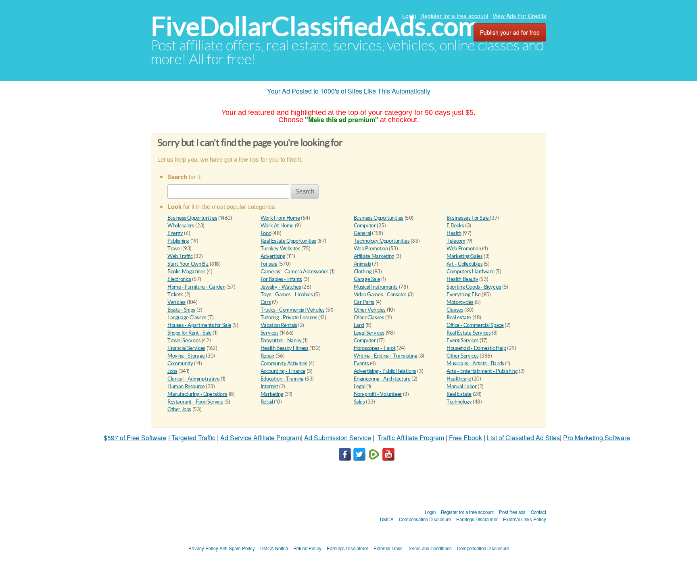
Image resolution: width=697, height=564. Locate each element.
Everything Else (463, 294)
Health (454, 233)
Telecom (456, 241)
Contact (538, 512)
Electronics (179, 279)
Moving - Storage (186, 356)
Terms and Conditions (430, 548)
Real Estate (459, 394)
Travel (174, 249)
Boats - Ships (181, 310)
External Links (388, 548)
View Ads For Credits (519, 16)
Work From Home (280, 218)
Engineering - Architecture (382, 379)
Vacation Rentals (279, 325)
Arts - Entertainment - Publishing (482, 371)
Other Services (463, 356)
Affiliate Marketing (374, 256)
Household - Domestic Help (476, 348)
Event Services (463, 340)
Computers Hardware (470, 271)
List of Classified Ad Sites (523, 437)
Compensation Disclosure (425, 519)
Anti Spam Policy (237, 548)
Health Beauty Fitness (285, 348)
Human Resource (186, 386)
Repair (268, 356)
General (362, 233)
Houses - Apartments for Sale (199, 325)
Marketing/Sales (464, 256)
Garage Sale (367, 279)
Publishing (178, 241)
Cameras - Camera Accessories (295, 271)
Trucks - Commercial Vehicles (293, 310)
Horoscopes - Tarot (375, 348)
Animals (362, 264)
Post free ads (512, 512)
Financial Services (186, 348)
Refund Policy (307, 548)
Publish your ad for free (510, 32)
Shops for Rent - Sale (189, 333)
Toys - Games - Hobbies (287, 294)
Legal (359, 386)
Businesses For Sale (468, 218)
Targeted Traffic (193, 437)
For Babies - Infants (281, 279)
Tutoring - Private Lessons (289, 317)
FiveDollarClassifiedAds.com (315, 26)
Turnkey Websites (281, 249)
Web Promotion (371, 249)
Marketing (272, 394)
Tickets (175, 294)
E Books (455, 226)
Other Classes (369, 317)
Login (409, 16)
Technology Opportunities (382, 241)
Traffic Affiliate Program (411, 437)
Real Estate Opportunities (288, 241)
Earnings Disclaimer (477, 519)
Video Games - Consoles (380, 294)
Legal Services (369, 333)
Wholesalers (180, 226)
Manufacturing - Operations (197, 394)
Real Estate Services (468, 333)
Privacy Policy (203, 548)
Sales (359, 402)
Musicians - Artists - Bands (475, 363)
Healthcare (459, 379)
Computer (365, 226)
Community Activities (284, 363)
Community (180, 363)
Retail (267, 402)
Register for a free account (454, 16)
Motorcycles (460, 302)
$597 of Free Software (135, 437)
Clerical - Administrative (193, 379)
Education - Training (282, 379)
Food (266, 233)
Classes (455, 310)
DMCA (387, 519)
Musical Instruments (376, 287)
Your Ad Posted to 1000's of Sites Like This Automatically (348, 91)
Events (361, 363)
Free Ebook (465, 437)
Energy (175, 233)
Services (270, 333)
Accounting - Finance (283, 371)
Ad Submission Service (337, 437)
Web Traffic (180, 256)
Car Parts (364, 302)
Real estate (459, 317)
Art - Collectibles (464, 264)
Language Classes (187, 317)
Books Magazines (186, 271)
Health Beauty (462, 279)
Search (304, 191)
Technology (459, 402)
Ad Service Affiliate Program (260, 437)
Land (359, 325)
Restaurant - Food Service (195, 402)
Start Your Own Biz (188, 264)
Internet (269, 386)
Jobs (172, 371)
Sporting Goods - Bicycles (474, 287)
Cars (266, 302)
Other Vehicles (370, 310)
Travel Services (183, 340)
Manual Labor (461, 386)
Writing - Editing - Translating (385, 356)
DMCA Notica (274, 548)
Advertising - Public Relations (385, 371)
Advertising (273, 256)
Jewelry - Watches (281, 287)
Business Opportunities (192, 218)
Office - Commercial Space (475, 325)
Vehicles (176, 302)
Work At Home (277, 226)
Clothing (363, 271)
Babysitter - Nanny (281, 340)
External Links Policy (524, 519)
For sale (269, 264)
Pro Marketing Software (596, 437)
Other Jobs (179, 409)
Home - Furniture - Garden (196, 287)
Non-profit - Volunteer (378, 394)
